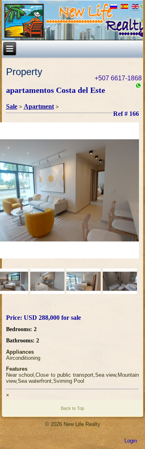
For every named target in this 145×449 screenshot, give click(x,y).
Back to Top (72, 408)
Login (130, 441)
